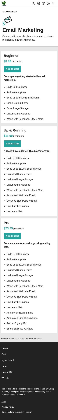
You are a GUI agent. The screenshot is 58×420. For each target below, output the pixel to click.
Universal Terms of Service (13, 394)
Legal (3, 402)
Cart (3, 354)
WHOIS (5, 378)
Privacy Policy (7, 407)
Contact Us (7, 372)
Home (4, 348)
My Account (7, 360)
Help (4, 366)
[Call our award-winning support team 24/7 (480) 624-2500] (43, 3)
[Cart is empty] (53, 3)
